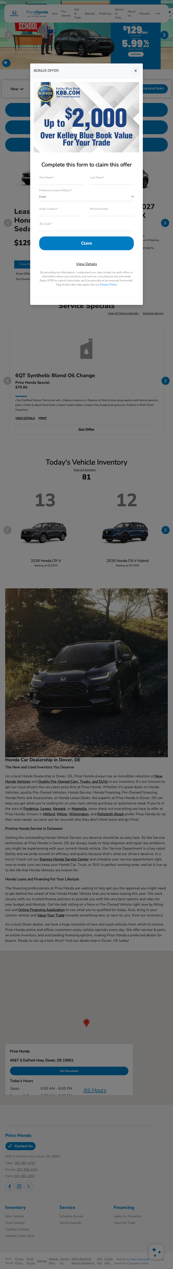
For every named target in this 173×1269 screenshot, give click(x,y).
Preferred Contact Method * (55, 190)
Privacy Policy (108, 284)
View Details (86, 264)
